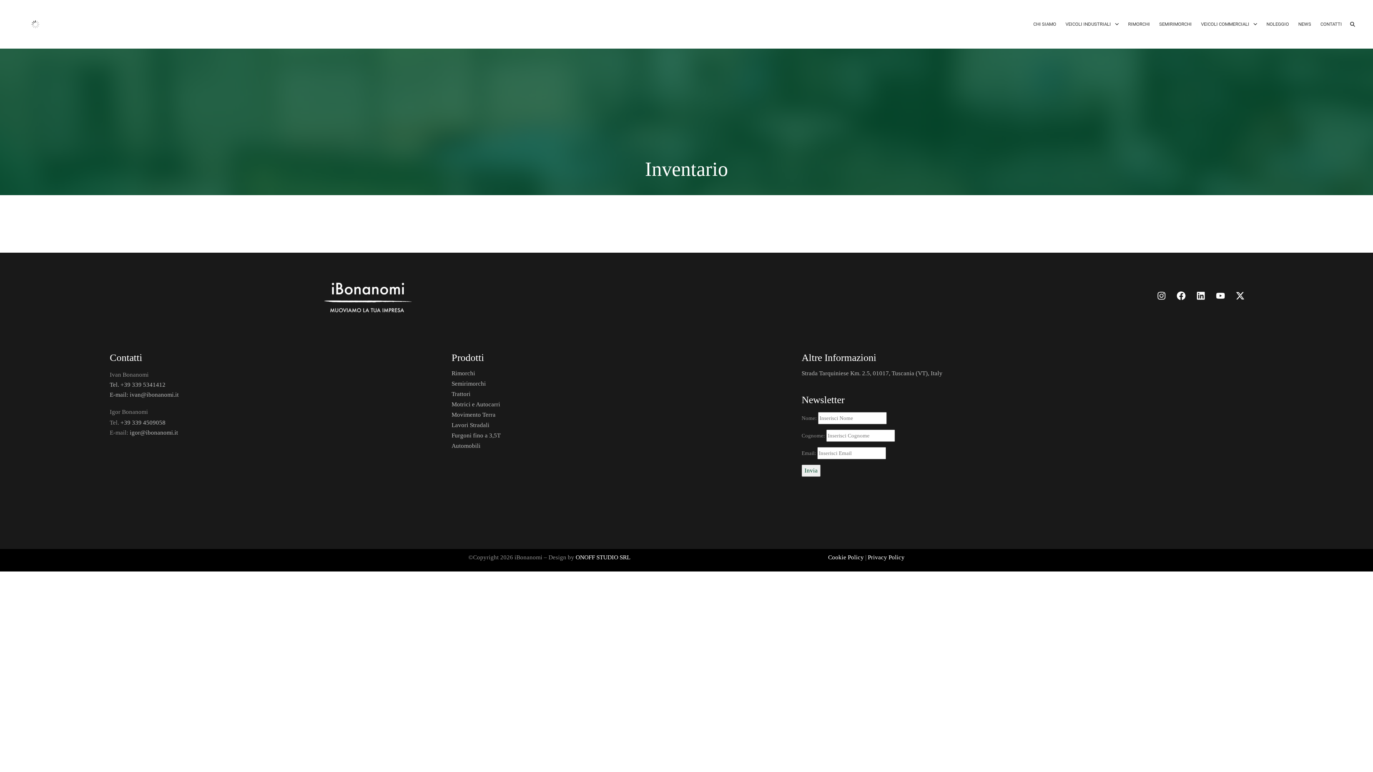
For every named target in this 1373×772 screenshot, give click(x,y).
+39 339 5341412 (143, 384)
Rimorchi (463, 373)
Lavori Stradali (470, 425)
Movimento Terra (474, 414)
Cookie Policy (846, 557)
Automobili (466, 445)
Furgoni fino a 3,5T (476, 435)
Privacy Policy (886, 557)
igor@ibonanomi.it (154, 432)
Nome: (810, 418)
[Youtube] (1221, 296)
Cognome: (814, 436)
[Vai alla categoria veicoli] (493, 296)
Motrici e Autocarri (476, 404)
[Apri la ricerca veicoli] (1352, 24)
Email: (809, 453)
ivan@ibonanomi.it (154, 394)
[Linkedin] (1201, 296)
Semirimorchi (469, 383)
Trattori (461, 394)
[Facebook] (1181, 296)
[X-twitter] (1240, 296)
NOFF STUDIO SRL (605, 557)
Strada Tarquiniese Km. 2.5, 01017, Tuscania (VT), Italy (872, 373)
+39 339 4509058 (143, 422)
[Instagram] (1162, 296)
